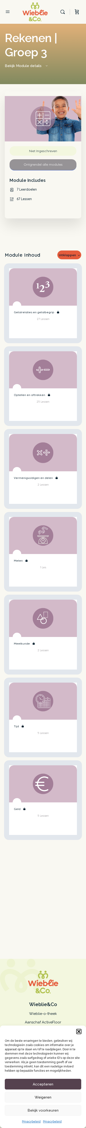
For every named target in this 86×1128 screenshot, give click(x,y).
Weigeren (43, 1097)
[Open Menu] (8, 12)
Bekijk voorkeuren (43, 1110)
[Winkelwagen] (77, 12)
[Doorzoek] (64, 12)
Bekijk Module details (24, 66)
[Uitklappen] (43, 331)
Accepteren (43, 1084)
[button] (78, 1031)
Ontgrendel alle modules (43, 164)
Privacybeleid (31, 1121)
